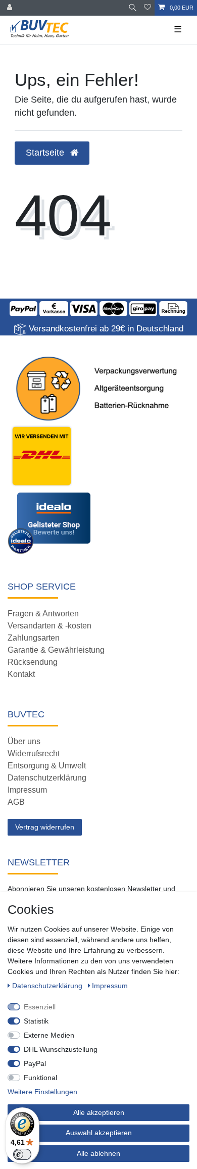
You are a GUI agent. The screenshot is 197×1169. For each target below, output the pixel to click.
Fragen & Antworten (43, 613)
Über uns (24, 741)
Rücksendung (33, 662)
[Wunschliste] (147, 8)
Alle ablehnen (98, 1153)
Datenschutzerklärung (47, 777)
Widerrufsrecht (34, 753)
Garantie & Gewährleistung (56, 650)
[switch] (22, 1154)
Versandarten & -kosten (49, 625)
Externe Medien (49, 1035)
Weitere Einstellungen (42, 1092)
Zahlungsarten (34, 638)
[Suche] (132, 8)
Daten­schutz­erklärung (48, 986)
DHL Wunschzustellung (60, 1049)
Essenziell (40, 1007)
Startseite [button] (46, 153)
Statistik (36, 1021)
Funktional (40, 1078)
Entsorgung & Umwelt (47, 765)
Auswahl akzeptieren (99, 1133)
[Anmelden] (11, 8)
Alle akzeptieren (98, 1112)
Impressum (27, 790)
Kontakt (21, 674)
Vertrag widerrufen (44, 827)
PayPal (35, 1063)
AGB (16, 802)
